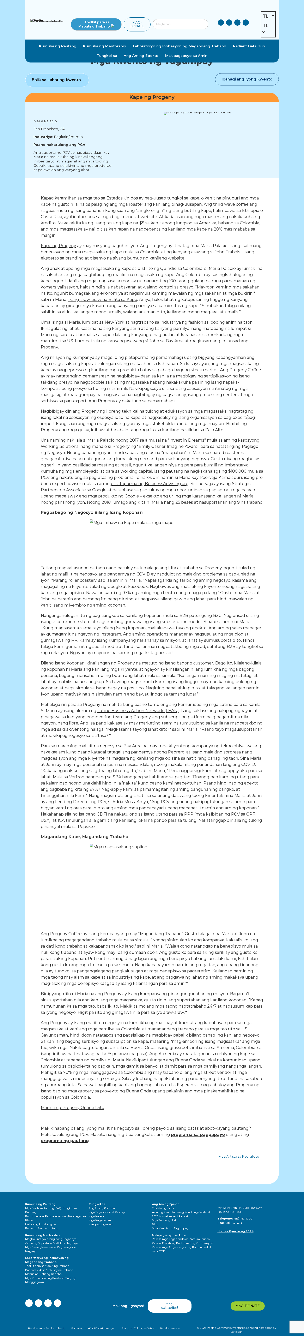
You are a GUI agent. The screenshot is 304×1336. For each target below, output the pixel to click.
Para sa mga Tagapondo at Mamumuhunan (181, 1239)
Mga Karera (96, 1216)
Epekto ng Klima (163, 1208)
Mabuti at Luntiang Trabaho (43, 1274)
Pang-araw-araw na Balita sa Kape (102, 299)
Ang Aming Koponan (102, 1208)
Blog (155, 1224)
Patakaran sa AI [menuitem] (170, 1328)
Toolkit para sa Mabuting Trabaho (47, 1266)
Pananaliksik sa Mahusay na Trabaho (49, 1270)
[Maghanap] (203, 24)
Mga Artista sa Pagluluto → (240, 1156)
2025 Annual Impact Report (170, 1216)
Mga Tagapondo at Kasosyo (107, 1212)
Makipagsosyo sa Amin (169, 1235)
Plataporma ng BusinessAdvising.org (150, 483)
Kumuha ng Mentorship (42, 1235)
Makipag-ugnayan (101, 1224)
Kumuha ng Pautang (40, 1204)
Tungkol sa (97, 1204)
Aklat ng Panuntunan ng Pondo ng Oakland (181, 1212)
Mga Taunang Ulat (164, 1220)
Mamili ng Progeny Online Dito (72, 1107)
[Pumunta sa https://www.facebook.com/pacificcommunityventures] (229, 23)
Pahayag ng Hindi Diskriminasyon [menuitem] (93, 1328)
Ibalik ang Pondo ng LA (40, 1224)
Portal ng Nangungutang (41, 1228)
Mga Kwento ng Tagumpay (170, 1228)
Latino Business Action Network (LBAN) (138, 710)
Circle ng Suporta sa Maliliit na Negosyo (51, 1243)
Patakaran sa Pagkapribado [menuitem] (46, 1328)
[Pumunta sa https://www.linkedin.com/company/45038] (221, 23)
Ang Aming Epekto (165, 1204)
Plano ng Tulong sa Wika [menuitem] (138, 1328)
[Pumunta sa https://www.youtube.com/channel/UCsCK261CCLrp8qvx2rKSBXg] (246, 23)
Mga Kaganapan (100, 1220)
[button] (96, 24)
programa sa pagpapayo (198, 1134)
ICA (62, 820)
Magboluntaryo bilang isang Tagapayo (51, 1239)
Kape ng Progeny (58, 245)
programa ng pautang (65, 1140)
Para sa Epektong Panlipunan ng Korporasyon (182, 1243)
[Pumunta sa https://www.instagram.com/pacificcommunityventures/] (237, 23)
